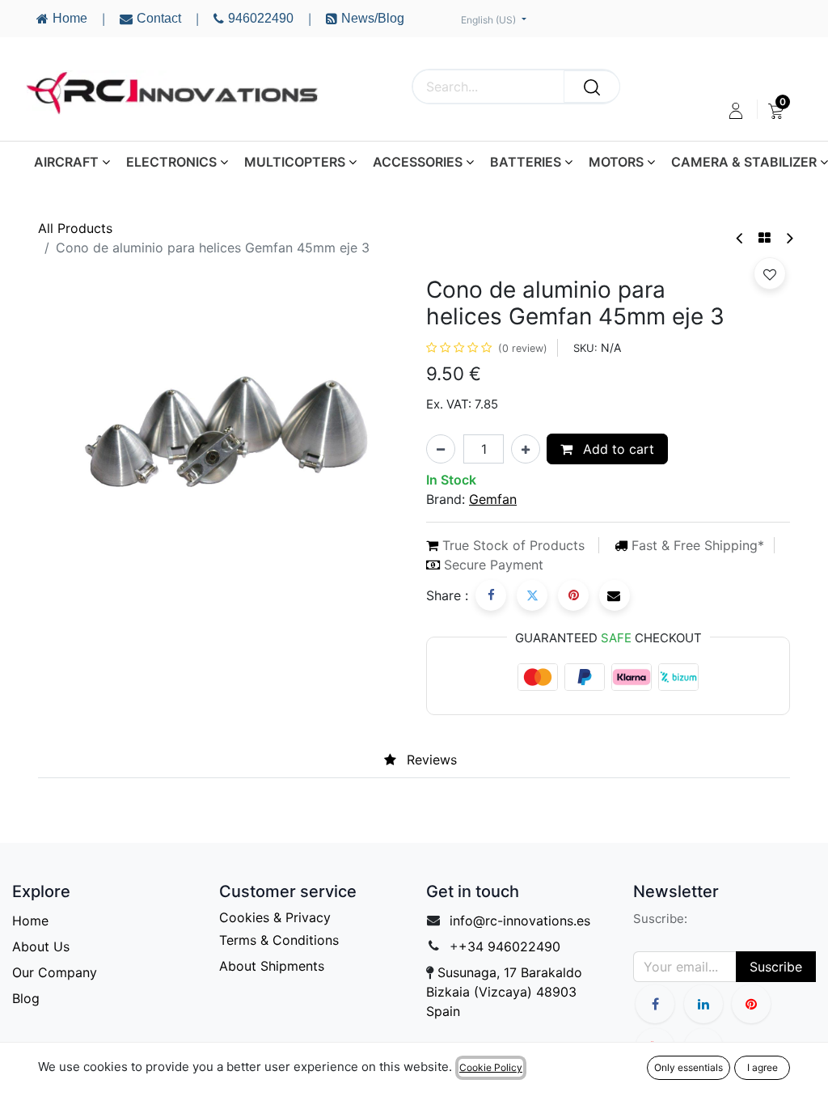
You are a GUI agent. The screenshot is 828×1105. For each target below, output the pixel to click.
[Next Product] (788, 238)
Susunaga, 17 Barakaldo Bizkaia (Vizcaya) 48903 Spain (504, 991)
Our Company (54, 972)
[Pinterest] (573, 595)
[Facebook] (490, 595)
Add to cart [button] (616, 449)
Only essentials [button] (688, 1067)
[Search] (592, 86)
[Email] (614, 595)
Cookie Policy (490, 1067)
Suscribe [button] (776, 967)
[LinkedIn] (703, 1003)
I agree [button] (762, 1067)
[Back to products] (764, 237)
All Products (75, 228)
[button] (770, 273)
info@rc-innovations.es (520, 920)
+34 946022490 (509, 946)
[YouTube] (751, 1003)
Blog (26, 998)
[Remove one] (440, 449)
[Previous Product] (740, 238)
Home (30, 920)
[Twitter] (532, 595)
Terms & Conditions (279, 940)
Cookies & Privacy (275, 917)
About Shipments (271, 966)
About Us (41, 946)
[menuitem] (776, 110)
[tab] (358, 760)
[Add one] (525, 449)
